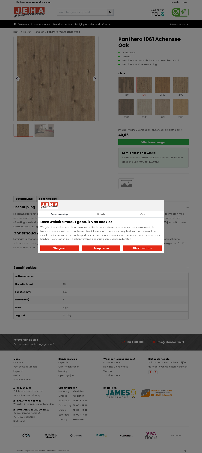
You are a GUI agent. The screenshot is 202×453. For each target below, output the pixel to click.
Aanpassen (101, 248)
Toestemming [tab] (59, 214)
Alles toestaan (142, 248)
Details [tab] (101, 214)
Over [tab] (143, 214)
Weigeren (59, 248)
